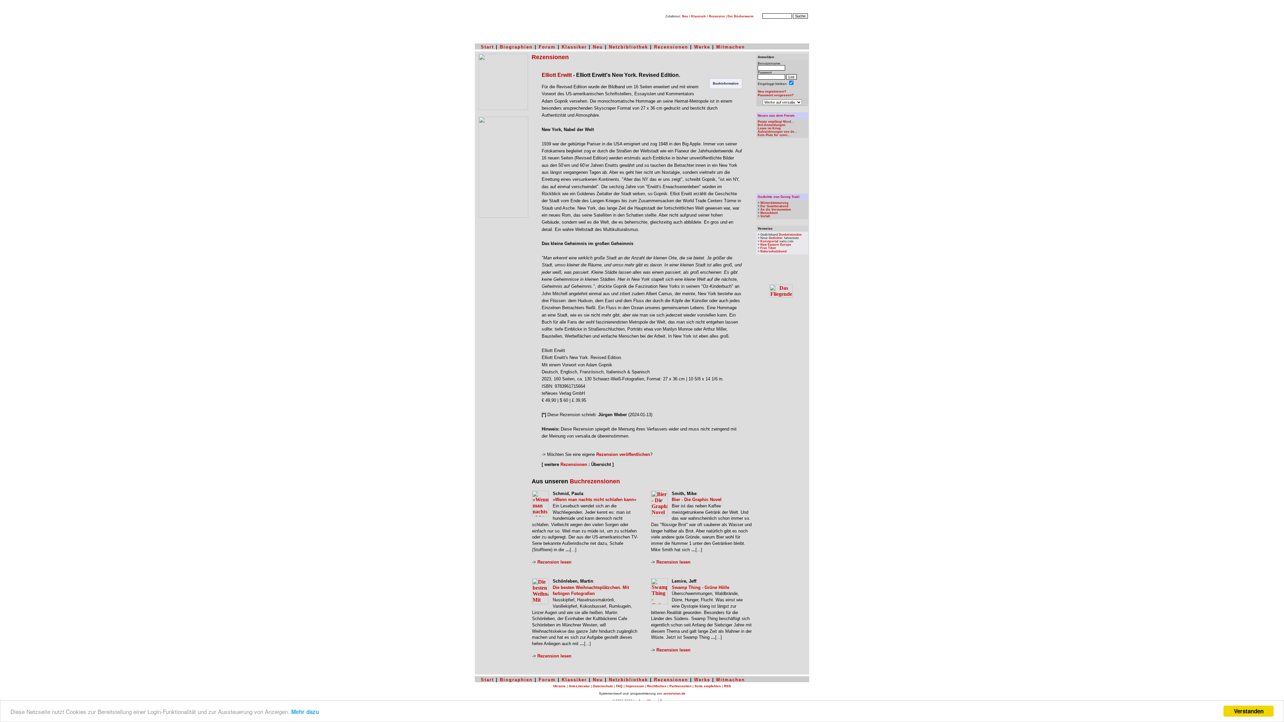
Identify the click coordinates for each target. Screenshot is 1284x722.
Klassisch (698, 16)
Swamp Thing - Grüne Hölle (700, 587)
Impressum (635, 686)
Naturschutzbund (773, 251)
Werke (702, 46)
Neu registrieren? (772, 91)
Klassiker (574, 46)
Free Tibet (768, 248)
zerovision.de (674, 693)
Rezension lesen (554, 562)
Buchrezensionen (595, 481)
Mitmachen (730, 46)
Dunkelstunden (790, 234)
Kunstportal (769, 241)
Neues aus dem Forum (776, 115)
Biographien (516, 46)
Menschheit (769, 213)
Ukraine (559, 686)
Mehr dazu (305, 712)
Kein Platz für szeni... (774, 135)
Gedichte (775, 238)
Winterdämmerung (774, 203)
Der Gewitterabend (774, 206)
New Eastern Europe (775, 244)
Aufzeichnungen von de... (777, 131)
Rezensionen (671, 46)
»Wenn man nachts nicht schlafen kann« (594, 499)
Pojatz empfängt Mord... (776, 121)
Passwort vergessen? (775, 95)
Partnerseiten (680, 686)
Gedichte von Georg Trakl (778, 197)
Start (487, 46)
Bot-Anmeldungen (771, 125)
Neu (685, 16)
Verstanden (1249, 711)
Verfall (765, 216)
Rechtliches (656, 686)
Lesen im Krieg (769, 128)
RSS (727, 686)
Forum (547, 46)
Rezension (717, 16)
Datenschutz (603, 686)
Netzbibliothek (628, 46)
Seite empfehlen (707, 686)
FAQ (619, 686)
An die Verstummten (775, 209)
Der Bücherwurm (740, 16)
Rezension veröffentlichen (623, 454)
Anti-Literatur (579, 686)
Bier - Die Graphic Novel (697, 499)
